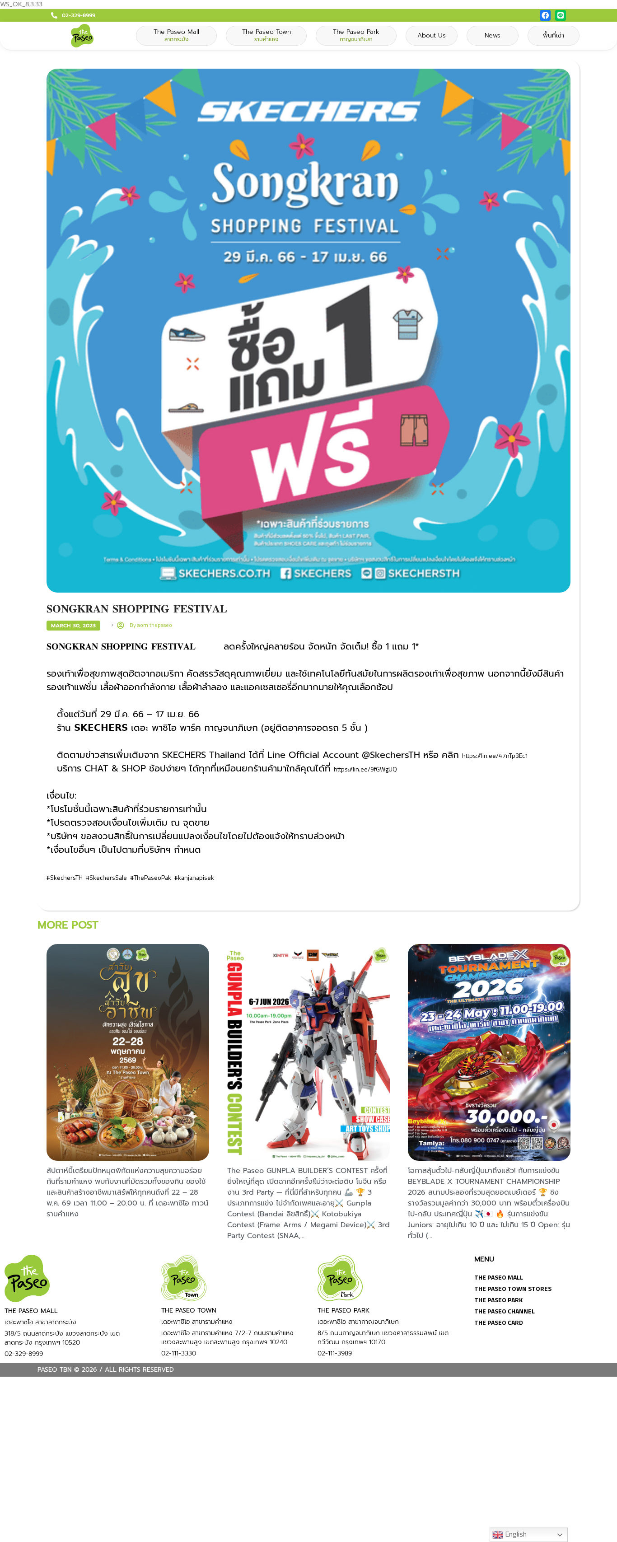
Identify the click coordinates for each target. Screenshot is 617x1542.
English (515, 1533)
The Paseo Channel (504, 1311)
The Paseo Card (498, 1322)
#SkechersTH (65, 877)
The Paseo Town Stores (513, 1288)
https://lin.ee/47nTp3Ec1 (495, 755)
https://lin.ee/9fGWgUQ (365, 769)
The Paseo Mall (498, 1277)
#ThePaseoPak (150, 877)
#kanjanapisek (194, 877)
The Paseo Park (498, 1299)
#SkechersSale (106, 877)
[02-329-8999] (54, 15)
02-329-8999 (78, 15)
